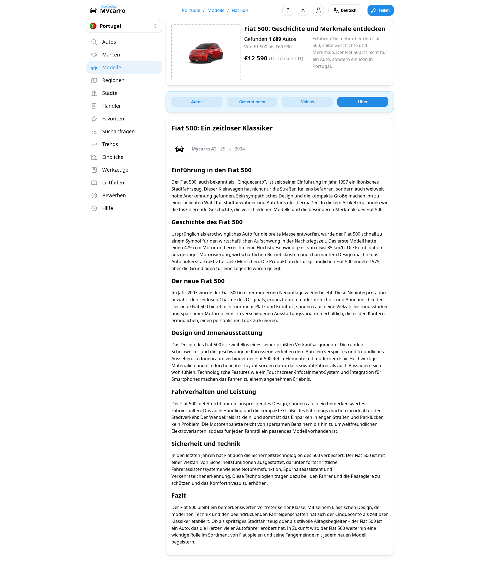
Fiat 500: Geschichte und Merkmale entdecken (314, 28)
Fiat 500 (240, 10)
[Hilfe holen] (287, 10)
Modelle (216, 10)
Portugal (191, 10)
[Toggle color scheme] (303, 10)
